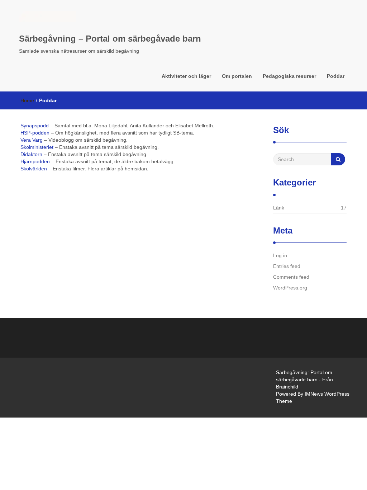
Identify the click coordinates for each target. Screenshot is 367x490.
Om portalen (237, 76)
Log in (280, 255)
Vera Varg (31, 140)
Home (27, 100)
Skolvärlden (33, 168)
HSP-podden (34, 133)
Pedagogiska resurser (289, 76)
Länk (278, 208)
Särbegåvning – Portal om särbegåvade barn (110, 38)
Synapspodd (34, 125)
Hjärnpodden (35, 161)
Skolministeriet (36, 147)
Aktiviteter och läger (186, 76)
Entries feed (286, 266)
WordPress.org (290, 288)
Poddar (335, 76)
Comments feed (291, 277)
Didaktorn (31, 154)
